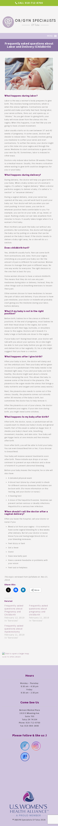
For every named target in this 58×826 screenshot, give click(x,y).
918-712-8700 (34, 2)
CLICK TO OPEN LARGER (11, 657)
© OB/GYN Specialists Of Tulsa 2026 (29, 820)
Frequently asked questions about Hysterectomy (13, 628)
